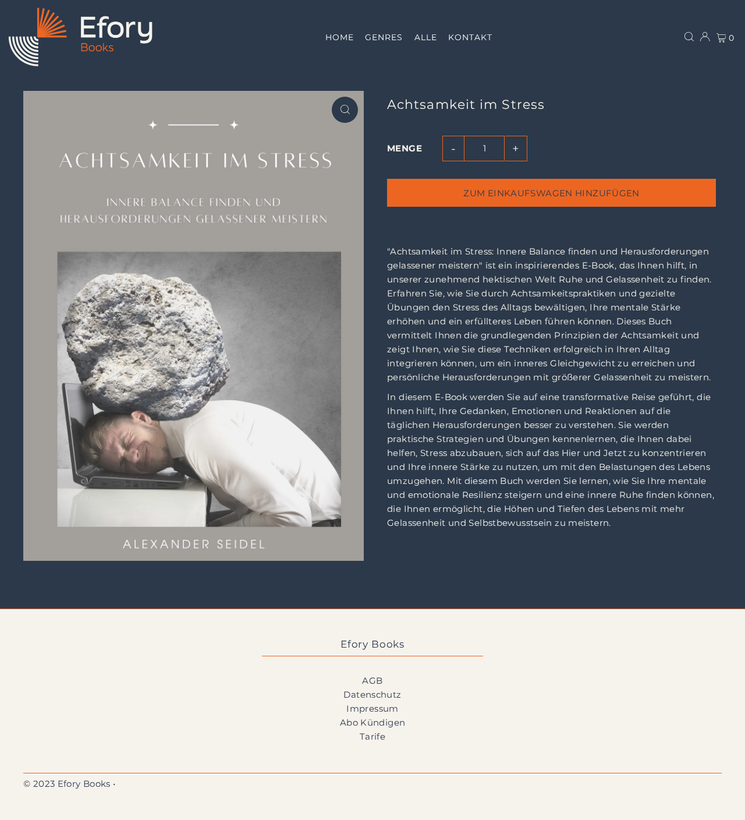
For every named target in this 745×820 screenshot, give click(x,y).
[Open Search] (689, 36)
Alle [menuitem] (425, 37)
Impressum (372, 708)
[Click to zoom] (345, 110)
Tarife (372, 736)
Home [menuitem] (339, 37)
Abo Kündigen (373, 722)
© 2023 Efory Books (67, 783)
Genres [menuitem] (384, 37)
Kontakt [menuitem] (470, 37)
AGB (372, 680)
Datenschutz (372, 694)
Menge (404, 148)
